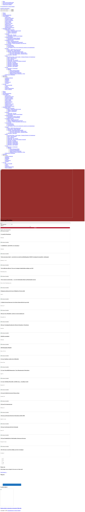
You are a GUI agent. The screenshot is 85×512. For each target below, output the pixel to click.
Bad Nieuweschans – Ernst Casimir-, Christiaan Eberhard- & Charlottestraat (21, 56)
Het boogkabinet (10, 45)
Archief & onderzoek (9, 77)
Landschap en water (8, 23)
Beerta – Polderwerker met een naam (14, 30)
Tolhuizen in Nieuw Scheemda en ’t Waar (17, 73)
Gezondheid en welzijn (9, 40)
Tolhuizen (9, 69)
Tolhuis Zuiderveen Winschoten (15, 72)
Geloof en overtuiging (9, 20)
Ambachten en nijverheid (9, 29)
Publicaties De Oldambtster (10, 74)
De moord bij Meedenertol (14, 71)
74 (3, 462)
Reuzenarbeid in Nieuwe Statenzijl (13, 38)
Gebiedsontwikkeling (9, 37)
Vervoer (6, 67)
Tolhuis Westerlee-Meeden (14, 70)
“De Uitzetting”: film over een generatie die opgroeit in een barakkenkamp (21, 47)
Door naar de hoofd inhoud (8, 3)
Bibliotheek (7, 79)
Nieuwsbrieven (8, 82)
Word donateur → (3, 472)
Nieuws (4, 12)
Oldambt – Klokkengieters (12, 31)
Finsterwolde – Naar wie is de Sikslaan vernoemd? (16, 61)
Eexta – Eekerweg (10, 59)
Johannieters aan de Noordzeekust (13, 39)
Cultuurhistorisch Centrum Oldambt (13, 510)
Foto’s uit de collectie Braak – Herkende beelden (18, 53)
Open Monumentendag (7, 15)
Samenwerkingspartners (9, 88)
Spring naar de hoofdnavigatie (8, 2)
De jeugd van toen (10, 46)
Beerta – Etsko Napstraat (11, 57)
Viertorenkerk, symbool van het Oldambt (14, 35)
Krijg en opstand (8, 21)
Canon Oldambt (6, 16)
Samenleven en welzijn (9, 25)
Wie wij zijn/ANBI (8, 85)
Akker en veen (7, 17)
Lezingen (6, 81)
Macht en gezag (8, 24)
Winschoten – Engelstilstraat (12, 63)
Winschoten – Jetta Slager (12, 54)
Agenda (4, 13)
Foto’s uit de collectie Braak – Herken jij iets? (18, 52)
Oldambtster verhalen (7, 28)
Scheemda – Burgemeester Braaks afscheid (15, 51)
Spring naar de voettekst (7, 4)
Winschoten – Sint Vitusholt (12, 66)
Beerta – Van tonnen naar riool (13, 41)
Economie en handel (9, 19)
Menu (4, 1)
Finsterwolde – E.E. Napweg (12, 60)
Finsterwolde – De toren (11, 34)
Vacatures (7, 83)
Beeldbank (7, 78)
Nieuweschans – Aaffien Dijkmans (13, 50)
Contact (6, 86)
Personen (6, 48)
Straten (6, 55)
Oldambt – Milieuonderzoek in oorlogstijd (15, 42)
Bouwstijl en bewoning (9, 18)
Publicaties (5, 75)
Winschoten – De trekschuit (12, 68)
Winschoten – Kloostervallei (12, 64)
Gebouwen (7, 33)
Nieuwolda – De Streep (11, 62)
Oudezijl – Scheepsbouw (12, 32)
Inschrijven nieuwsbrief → (5, 8)
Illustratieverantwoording (9, 27)
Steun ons (7, 87)
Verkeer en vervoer (8, 26)
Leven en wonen (8, 44)
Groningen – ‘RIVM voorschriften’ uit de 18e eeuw (16, 43)
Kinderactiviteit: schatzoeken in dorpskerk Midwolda (10, 508)
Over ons (4, 84)
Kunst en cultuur (8, 22)
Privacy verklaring (8, 89)
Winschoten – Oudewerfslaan (12, 65)
